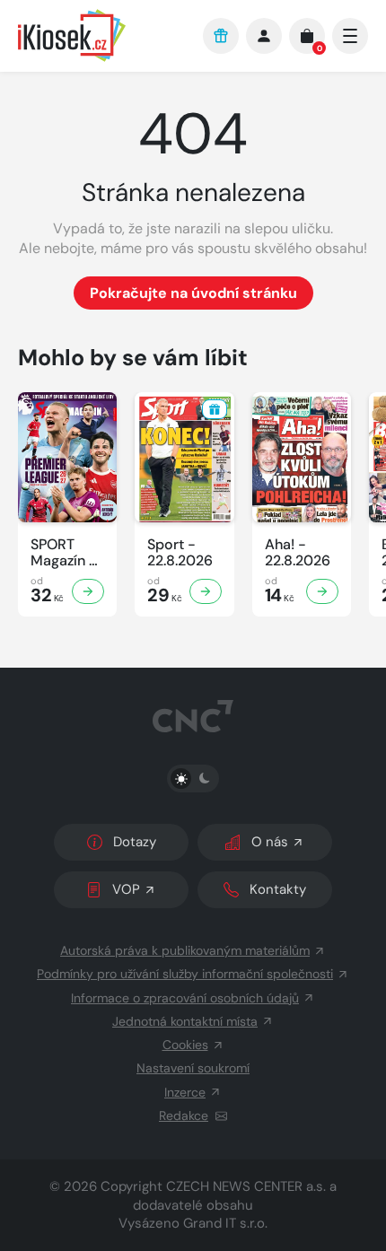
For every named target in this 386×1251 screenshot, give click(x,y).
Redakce (183, 1115)
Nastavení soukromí (193, 1068)
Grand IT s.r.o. (225, 1223)
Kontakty (278, 889)
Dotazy (134, 842)
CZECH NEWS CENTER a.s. (246, 1186)
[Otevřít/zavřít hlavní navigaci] (350, 36)
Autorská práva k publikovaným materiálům (185, 950)
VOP (126, 889)
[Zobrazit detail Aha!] (322, 591)
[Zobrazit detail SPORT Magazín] (88, 591)
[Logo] (101, 35)
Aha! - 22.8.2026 (297, 553)
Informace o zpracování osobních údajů (185, 998)
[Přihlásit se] (264, 36)
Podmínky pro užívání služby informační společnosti (185, 974)
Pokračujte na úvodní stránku (193, 293)
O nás (269, 842)
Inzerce (185, 1092)
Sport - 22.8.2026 (180, 553)
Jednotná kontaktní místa (185, 1021)
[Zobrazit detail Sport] (205, 591)
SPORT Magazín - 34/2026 (64, 553)
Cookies (185, 1045)
